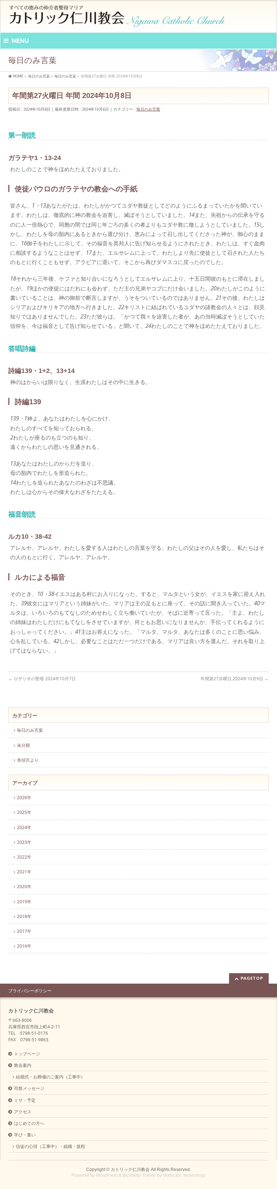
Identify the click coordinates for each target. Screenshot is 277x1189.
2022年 (24, 857)
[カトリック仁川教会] (118, 19)
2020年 (24, 886)
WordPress (107, 1175)
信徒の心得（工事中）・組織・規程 (50, 1146)
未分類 (23, 745)
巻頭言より (28, 760)
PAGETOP (252, 978)
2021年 (24, 872)
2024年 (24, 827)
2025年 (24, 812)
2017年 (24, 931)
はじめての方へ (29, 1123)
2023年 (24, 842)
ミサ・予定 (25, 1100)
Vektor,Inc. (173, 1175)
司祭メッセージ (29, 1088)
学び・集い (25, 1135)
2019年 (24, 902)
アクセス (22, 1112)
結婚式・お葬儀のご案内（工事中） (50, 1077)
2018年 (24, 916)
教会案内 (22, 1065)
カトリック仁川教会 (130, 1169)
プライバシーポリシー (30, 991)
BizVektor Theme (139, 1175)
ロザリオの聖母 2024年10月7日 (42, 679)
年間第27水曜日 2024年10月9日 (235, 679)
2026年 (24, 797)
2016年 (24, 946)
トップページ (27, 1054)
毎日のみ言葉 (148, 109)
